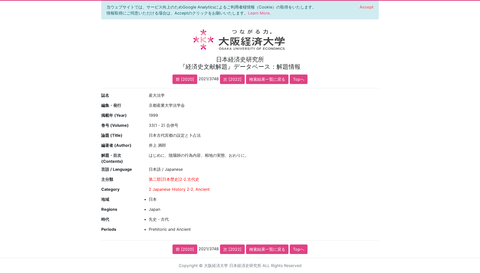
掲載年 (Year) (114, 115)
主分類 (107, 179)
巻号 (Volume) (115, 125)
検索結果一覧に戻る (267, 79)
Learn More (259, 13)
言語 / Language (116, 169)
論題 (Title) (111, 135)
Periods (108, 229)
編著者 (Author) (116, 145)
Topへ (298, 79)
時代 (105, 219)
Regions (109, 209)
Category (110, 189)
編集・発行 (111, 105)
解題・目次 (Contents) (112, 158)
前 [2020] (185, 79)
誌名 (105, 95)
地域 (105, 199)
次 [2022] (232, 79)
